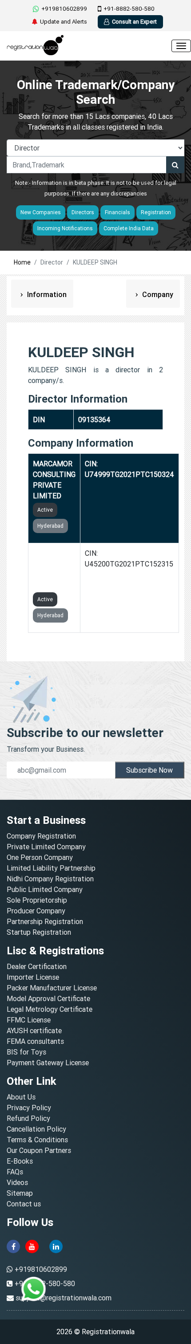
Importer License (33, 977)
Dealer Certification (37, 966)
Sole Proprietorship (37, 900)
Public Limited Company (45, 889)
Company (156, 294)
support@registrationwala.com (63, 1297)
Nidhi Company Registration (50, 878)
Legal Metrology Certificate (49, 1009)
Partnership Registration (45, 921)
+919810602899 (64, 8)
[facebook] (13, 1245)
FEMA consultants (35, 1041)
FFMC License (29, 1019)
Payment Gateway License (48, 1062)
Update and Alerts (63, 21)
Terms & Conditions (37, 1139)
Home (22, 262)
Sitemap (20, 1193)
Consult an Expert (134, 21)
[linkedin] (56, 1245)
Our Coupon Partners (39, 1150)
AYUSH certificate (34, 1030)
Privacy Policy (29, 1107)
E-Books (20, 1161)
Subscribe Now (149, 770)
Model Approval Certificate (48, 998)
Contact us (24, 1203)
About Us (21, 1096)
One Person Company (40, 857)
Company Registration (41, 835)
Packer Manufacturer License (52, 987)
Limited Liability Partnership (51, 867)
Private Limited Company (46, 846)
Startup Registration (39, 932)
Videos (17, 1182)
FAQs (15, 1171)
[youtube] (32, 1245)
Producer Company (36, 910)
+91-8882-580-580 (129, 8)
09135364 (94, 419)
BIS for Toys (26, 1051)
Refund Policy (28, 1118)
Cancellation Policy (36, 1128)
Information (46, 294)
